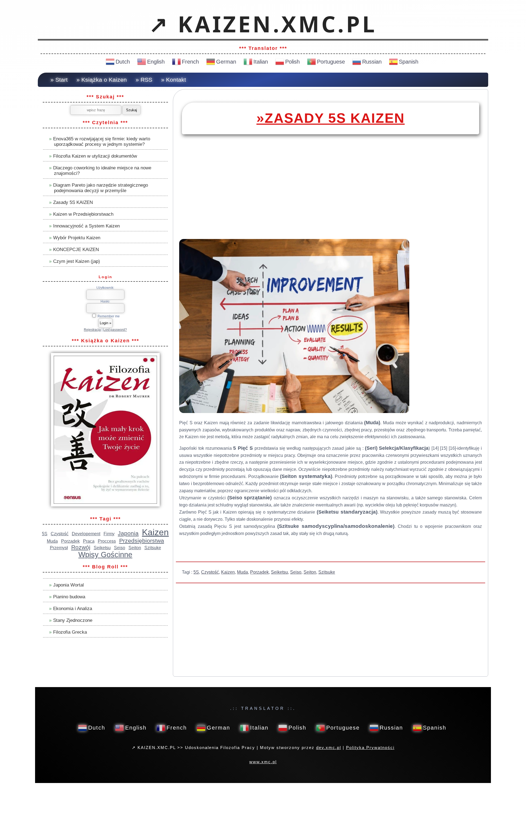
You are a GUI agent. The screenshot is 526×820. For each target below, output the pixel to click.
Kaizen (228, 572)
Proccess (107, 541)
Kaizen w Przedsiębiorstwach (83, 214)
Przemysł (59, 547)
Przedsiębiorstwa (141, 540)
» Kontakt (173, 79)
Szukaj (131, 110)
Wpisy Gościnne (105, 555)
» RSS (144, 79)
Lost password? (115, 330)
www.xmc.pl (263, 761)
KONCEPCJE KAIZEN (76, 249)
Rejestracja (92, 330)
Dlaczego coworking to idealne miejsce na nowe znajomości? (102, 170)
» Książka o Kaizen (101, 79)
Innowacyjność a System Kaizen (86, 226)
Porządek (259, 572)
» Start (59, 79)
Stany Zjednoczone (72, 620)
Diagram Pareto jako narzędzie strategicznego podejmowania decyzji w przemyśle (100, 188)
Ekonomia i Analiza (72, 608)
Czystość (210, 572)
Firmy (109, 533)
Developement (86, 533)
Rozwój (80, 547)
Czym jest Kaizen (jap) (76, 261)
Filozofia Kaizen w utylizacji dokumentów (95, 156)
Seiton (310, 572)
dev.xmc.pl (328, 747)
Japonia (128, 533)
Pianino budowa (69, 596)
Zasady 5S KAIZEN (73, 202)
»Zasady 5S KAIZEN (330, 118)
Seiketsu (279, 572)
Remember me (108, 316)
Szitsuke (326, 572)
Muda (242, 572)
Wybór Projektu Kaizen (76, 237)
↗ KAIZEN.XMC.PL (263, 24)
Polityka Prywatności (370, 747)
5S (196, 572)
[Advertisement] (330, 194)
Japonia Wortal (68, 585)
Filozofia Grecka (70, 632)
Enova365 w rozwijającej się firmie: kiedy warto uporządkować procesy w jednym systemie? (101, 141)
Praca (89, 541)
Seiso (295, 572)
